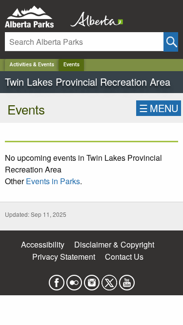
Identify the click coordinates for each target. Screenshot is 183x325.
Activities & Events (32, 64)
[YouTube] (127, 279)
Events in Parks (53, 181)
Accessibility (42, 244)
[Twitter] (109, 279)
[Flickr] (74, 279)
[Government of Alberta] (94, 16)
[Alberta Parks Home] (35, 16)
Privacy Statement (63, 256)
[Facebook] (56, 279)
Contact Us (124, 256)
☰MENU (158, 108)
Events (71, 64)
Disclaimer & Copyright (114, 244)
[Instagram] (92, 279)
